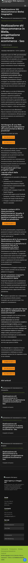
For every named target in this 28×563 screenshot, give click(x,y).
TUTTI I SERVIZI (20, 50)
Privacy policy (13, 549)
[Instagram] (20, 6)
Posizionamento (9, 524)
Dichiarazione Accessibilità (8, 551)
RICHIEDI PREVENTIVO (8, 50)
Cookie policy (4, 549)
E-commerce (8, 535)
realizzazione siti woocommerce (10, 47)
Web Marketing (9, 538)
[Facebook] (17, 6)
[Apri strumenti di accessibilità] (25, 560)
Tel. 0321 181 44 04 (9, 137)
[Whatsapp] (22, 6)
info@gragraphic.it (9, 223)
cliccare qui (7, 348)
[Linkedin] (19, 6)
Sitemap (20, 549)
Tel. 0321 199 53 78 (9, 142)
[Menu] (25, 6)
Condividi (3, 553)
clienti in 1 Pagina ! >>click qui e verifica (12, 106)
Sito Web (7, 528)
